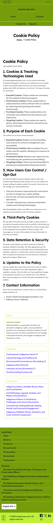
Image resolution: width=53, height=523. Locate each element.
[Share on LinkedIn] (49, 516)
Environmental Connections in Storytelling (24, 361)
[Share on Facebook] (41, 516)
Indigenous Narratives (16, 365)
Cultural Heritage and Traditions (20, 358)
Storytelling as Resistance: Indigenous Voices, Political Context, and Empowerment (26, 498)
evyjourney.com (26, 9)
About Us (33, 24)
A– (9, 2)
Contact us (7, 444)
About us (7, 439)
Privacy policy (9, 452)
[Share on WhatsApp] (41, 520)
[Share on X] (45, 516)
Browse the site (10, 448)
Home (13, 16)
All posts (40, 16)
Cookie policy (9, 460)
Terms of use (8, 456)
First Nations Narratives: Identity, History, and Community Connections (22, 484)
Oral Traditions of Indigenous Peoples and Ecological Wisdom (25, 477)
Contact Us (21, 24)
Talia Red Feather (13, 322)
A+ (5, 2)
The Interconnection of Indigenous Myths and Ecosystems (22, 491)
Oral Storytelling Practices (18, 372)
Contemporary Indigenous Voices (20, 354)
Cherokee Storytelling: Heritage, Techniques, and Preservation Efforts (24, 470)
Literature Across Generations (19, 368)
